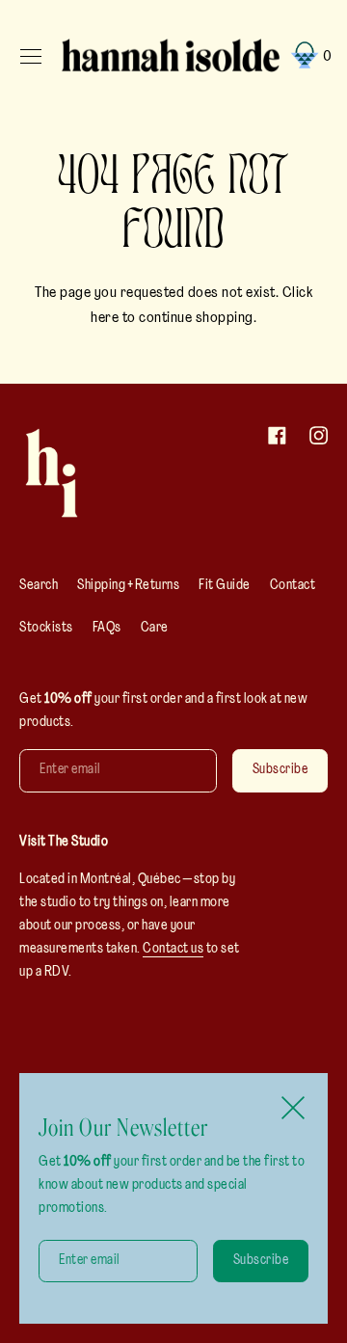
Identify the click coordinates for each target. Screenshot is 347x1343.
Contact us (173, 949)
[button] (308, 57)
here (105, 318)
